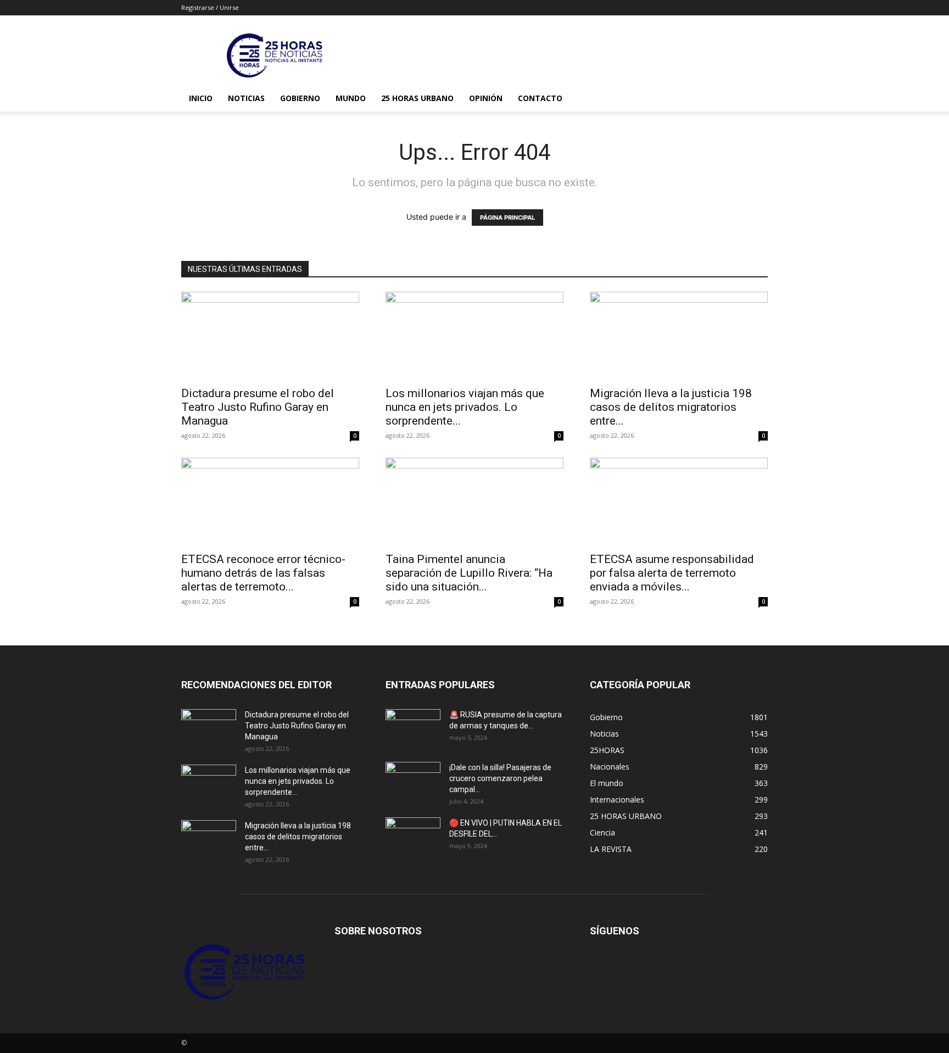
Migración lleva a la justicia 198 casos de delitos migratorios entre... (671, 407)
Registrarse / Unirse (210, 7)
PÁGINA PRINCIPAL (507, 217)
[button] (754, 99)
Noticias (246, 98)
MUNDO (351, 98)
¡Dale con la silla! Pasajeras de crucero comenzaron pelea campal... (500, 778)
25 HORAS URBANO (417, 98)
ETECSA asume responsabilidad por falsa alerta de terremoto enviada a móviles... (672, 573)
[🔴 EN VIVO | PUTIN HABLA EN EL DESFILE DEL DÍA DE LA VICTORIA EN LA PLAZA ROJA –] (413, 836)
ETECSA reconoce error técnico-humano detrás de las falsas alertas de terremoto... (263, 573)
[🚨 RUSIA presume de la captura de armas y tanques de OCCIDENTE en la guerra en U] (413, 728)
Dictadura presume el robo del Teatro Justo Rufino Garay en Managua (257, 407)
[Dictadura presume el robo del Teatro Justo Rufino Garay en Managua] (270, 336)
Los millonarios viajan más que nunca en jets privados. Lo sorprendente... (465, 407)
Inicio (201, 98)
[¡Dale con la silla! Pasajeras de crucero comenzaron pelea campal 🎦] (413, 781)
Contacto (540, 98)
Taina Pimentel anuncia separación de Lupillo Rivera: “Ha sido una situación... (469, 573)
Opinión (486, 98)
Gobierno (300, 98)
